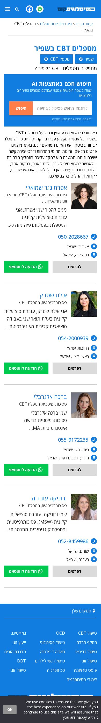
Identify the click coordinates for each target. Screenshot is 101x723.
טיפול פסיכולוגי (52, 642)
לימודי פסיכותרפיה (82, 679)
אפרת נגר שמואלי (46, 187)
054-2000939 (73, 338)
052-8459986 (73, 541)
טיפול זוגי (89, 661)
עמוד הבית (84, 24)
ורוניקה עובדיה (49, 498)
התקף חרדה (86, 642)
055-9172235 (73, 439)
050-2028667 (73, 236)
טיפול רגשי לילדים (50, 661)
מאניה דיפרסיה (52, 651)
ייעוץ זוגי (19, 642)
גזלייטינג (18, 633)
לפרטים (74, 267)
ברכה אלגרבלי (50, 396)
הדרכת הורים (15, 651)
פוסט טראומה (85, 670)
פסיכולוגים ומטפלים (56, 24)
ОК (9, 709)
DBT (21, 661)
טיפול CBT (87, 633)
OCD (60, 633)
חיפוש (21, 108)
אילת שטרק (53, 295)
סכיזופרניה (56, 670)
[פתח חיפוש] (17, 9)
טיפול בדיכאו (86, 651)
